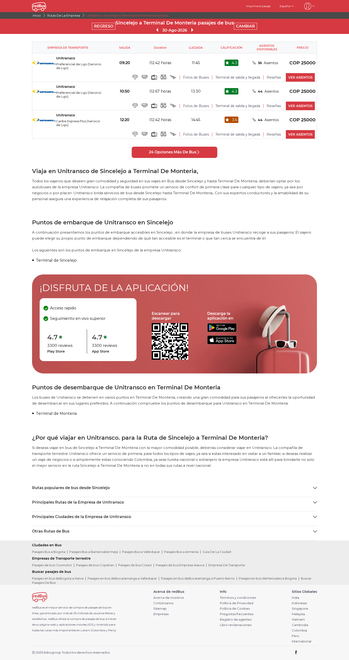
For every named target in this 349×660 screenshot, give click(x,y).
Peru (295, 635)
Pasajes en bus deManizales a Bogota (268, 578)
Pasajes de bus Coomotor (52, 565)
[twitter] (304, 652)
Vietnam (298, 619)
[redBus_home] (46, 6)
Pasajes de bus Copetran (95, 565)
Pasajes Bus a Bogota (48, 552)
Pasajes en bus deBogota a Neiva (58, 578)
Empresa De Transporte (226, 565)
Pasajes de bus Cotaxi (135, 565)
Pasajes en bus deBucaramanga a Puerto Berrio (198, 578)
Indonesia (299, 603)
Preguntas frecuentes (236, 614)
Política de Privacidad (236, 603)
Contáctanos (163, 603)
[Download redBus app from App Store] (222, 343)
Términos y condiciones (238, 597)
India (295, 597)
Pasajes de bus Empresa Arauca (180, 565)
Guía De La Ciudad (217, 552)
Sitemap (160, 608)
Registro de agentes (235, 619)
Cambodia (300, 625)
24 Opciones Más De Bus (172, 152)
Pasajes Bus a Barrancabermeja (93, 552)
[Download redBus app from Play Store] (222, 331)
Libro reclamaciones (235, 625)
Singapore (300, 608)
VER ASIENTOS (300, 77)
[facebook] (296, 652)
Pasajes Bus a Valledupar (141, 552)
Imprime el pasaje (258, 6)
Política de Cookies (235, 608)
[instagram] (311, 652)
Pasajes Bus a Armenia (181, 552)
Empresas (161, 614)
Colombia (299, 630)
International (301, 641)
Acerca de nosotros (168, 597)
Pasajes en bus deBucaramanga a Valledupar (122, 578)
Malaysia (298, 614)
